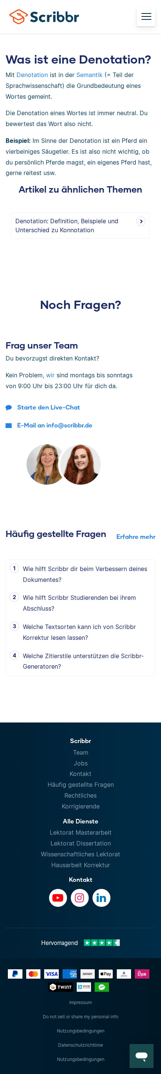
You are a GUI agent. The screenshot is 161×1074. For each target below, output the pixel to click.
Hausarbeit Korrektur (80, 865)
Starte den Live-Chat (48, 407)
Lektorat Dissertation (81, 843)
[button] (142, 1056)
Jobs (81, 763)
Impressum (80, 1002)
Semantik (89, 75)
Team (80, 752)
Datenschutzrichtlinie (80, 1045)
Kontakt (80, 773)
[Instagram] (80, 898)
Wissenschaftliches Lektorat (80, 854)
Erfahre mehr (135, 536)
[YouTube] (58, 898)
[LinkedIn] (101, 898)
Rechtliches (80, 795)
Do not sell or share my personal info (80, 1016)
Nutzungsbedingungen (80, 1031)
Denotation (32, 75)
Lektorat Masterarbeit (81, 832)
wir (50, 375)
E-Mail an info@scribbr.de (54, 425)
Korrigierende (81, 806)
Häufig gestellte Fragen (81, 784)
